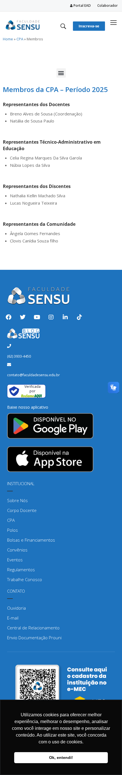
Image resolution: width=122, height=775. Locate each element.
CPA (19, 38)
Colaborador (107, 5)
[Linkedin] (65, 317)
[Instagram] (51, 317)
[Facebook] (8, 317)
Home (8, 38)
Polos (12, 530)
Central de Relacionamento (33, 627)
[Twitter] (22, 317)
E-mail (12, 618)
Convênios (17, 550)
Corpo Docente (22, 510)
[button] (61, 73)
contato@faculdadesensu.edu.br (33, 375)
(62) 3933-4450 (19, 356)
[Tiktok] (79, 317)
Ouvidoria (16, 608)
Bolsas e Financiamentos (31, 540)
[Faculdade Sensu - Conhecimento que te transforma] (22, 24)
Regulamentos (21, 569)
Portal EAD (82, 5)
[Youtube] (37, 317)
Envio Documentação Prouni (34, 637)
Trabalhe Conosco (24, 579)
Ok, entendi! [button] (61, 757)
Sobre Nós (17, 500)
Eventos (15, 559)
